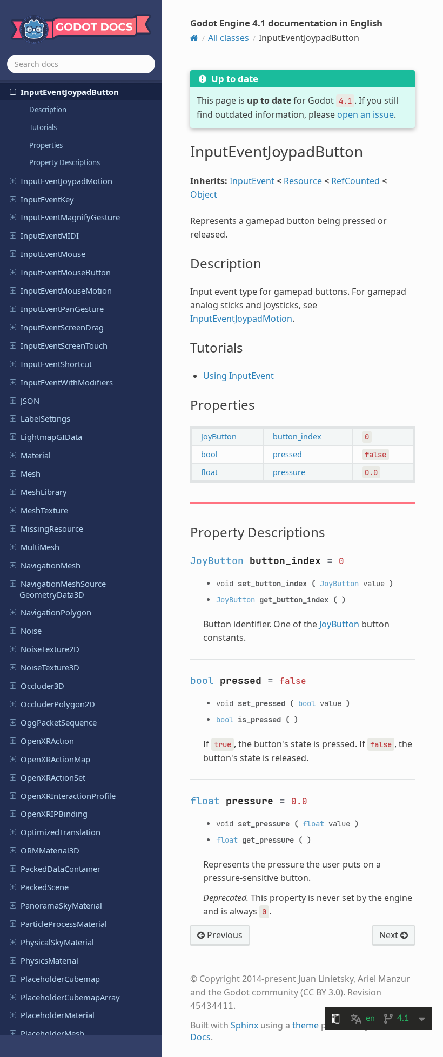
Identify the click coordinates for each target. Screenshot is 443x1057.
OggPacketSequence (59, 722)
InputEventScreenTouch (64, 345)
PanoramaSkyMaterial (61, 905)
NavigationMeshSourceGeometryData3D (62, 589)
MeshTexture (44, 510)
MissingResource (52, 528)
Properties (46, 145)
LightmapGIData (51, 436)
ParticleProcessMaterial (64, 923)
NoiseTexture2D (50, 648)
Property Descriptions (64, 162)
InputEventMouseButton (66, 272)
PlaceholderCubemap (60, 978)
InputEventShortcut (56, 363)
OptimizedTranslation (60, 831)
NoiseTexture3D (50, 667)
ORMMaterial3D (50, 850)
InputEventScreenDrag (62, 327)
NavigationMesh (50, 565)
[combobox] (81, 64)
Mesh (31, 473)
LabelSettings (45, 418)
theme (305, 1025)
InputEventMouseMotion (66, 290)
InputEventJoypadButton (70, 91)
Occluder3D (42, 685)
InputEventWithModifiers (67, 382)
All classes (228, 38)
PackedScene (45, 887)
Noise (31, 630)
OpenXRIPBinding (54, 813)
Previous (224, 935)
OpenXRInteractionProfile (68, 795)
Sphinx (244, 1025)
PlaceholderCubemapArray (70, 997)
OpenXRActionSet (53, 777)
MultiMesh (40, 546)
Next (389, 935)
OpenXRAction (47, 740)
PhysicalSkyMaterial (57, 942)
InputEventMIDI (50, 235)
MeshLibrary (44, 491)
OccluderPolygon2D (58, 704)
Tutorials (43, 127)
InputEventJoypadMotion (66, 180)
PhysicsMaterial (49, 960)
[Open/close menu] (13, 91)
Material (36, 455)
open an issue (365, 114)
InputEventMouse (53, 253)
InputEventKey (47, 199)
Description (47, 109)
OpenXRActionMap (55, 759)
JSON (30, 400)
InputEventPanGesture (62, 308)
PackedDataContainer (60, 868)
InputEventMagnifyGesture (70, 217)
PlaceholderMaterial (58, 1014)
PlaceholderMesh (52, 1033)
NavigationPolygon (56, 612)
